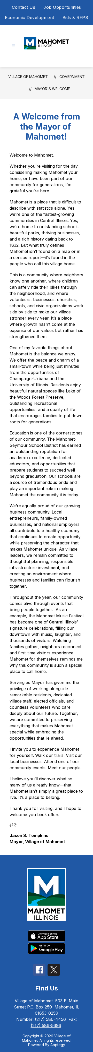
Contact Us (23, 7)
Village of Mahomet (28, 76)
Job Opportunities (62, 7)
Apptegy (57, 1044)
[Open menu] (13, 46)
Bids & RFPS (75, 17)
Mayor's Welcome (52, 89)
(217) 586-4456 (50, 1019)
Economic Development (29, 17)
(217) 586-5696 (46, 1025)
